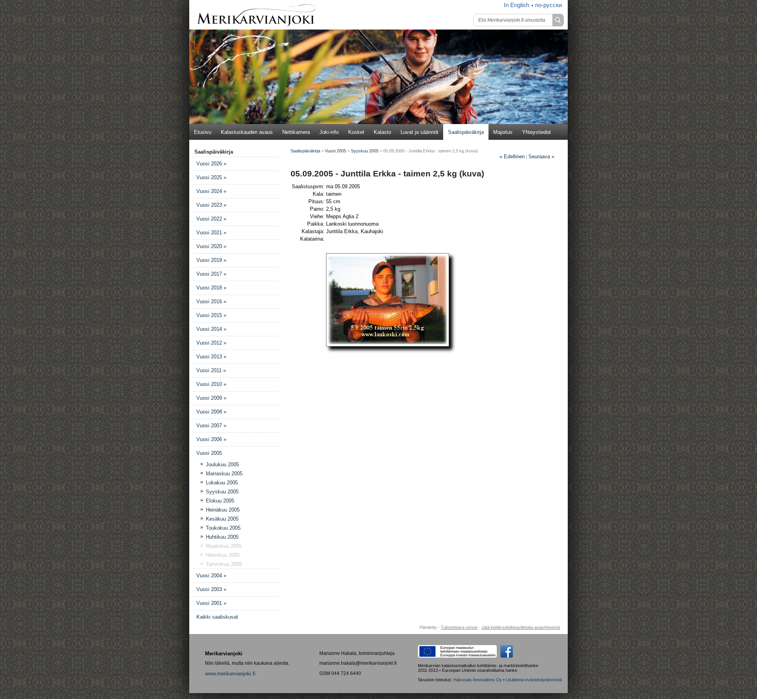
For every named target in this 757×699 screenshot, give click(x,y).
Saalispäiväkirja (466, 132)
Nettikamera (296, 132)
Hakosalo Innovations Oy (477, 679)
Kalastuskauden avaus (247, 132)
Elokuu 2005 (220, 501)
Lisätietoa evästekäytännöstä (534, 679)
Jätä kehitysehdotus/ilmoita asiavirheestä (520, 627)
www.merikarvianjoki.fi (230, 674)
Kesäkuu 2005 (222, 519)
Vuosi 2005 (209, 453)
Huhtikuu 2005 (222, 537)
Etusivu (202, 132)
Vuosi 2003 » (211, 589)
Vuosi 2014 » (211, 329)
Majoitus (503, 132)
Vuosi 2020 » (211, 246)
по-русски (548, 5)
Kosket (356, 132)
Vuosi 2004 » (211, 575)
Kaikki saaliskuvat (217, 617)
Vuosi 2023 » (211, 205)
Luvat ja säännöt (419, 132)
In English (516, 5)
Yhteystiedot (536, 132)
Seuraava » (541, 156)
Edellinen (512, 156)
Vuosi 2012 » (211, 343)
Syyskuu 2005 (222, 492)
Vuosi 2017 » (211, 274)
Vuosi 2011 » (211, 370)
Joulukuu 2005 (222, 464)
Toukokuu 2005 (223, 528)
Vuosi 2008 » (211, 412)
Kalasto (382, 132)
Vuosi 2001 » (211, 603)
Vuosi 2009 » (211, 398)
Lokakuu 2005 (222, 483)
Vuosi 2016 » (211, 301)
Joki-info (329, 132)
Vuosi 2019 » (211, 260)
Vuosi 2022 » (211, 219)
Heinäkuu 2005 (223, 510)
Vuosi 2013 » (211, 357)
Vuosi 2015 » (211, 315)
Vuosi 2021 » (211, 232)
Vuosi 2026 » (211, 164)
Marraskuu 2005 (224, 474)
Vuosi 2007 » (211, 425)
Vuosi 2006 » (211, 439)
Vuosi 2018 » (211, 288)
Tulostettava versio (459, 627)
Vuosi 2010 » (211, 384)
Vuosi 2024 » (211, 191)
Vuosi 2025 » (211, 177)
